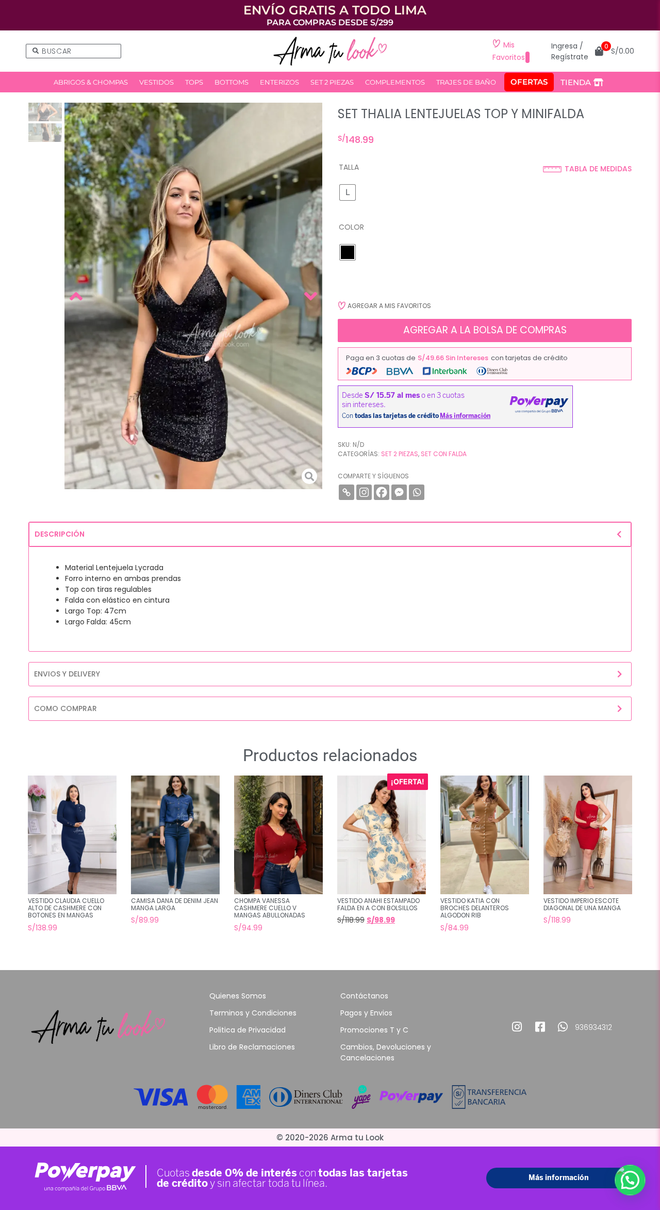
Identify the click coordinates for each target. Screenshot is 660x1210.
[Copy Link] (346, 492)
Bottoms (231, 82)
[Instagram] (364, 492)
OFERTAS (529, 82)
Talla (349, 167)
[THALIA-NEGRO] (193, 296)
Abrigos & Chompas (91, 82)
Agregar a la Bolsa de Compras (485, 330)
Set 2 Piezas (332, 82)
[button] (384, 305)
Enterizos (279, 82)
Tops (194, 82)
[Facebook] (381, 492)
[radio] (347, 192)
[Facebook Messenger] (399, 492)
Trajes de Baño (466, 82)
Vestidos (156, 82)
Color (351, 227)
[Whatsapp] (416, 492)
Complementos (395, 82)
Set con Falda (444, 453)
